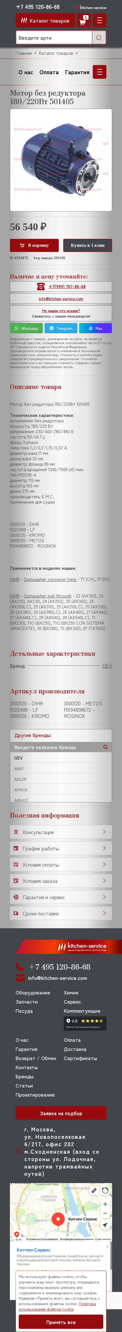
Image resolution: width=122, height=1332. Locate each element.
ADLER (20, 779)
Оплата (49, 72)
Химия (71, 992)
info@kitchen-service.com (61, 298)
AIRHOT (21, 800)
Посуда (24, 1010)
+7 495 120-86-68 (38, 6)
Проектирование (35, 1094)
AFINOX (21, 789)
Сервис (72, 1001)
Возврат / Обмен (36, 1058)
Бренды (24, 1076)
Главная (24, 53)
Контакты (27, 1067)
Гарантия (77, 72)
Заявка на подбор (61, 1113)
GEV (18, 757)
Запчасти (27, 1001)
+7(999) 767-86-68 (67, 286)
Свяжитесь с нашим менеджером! (61, 313)
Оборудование (33, 992)
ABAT (19, 768)
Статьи (24, 1085)
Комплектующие (82, 1010)
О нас (25, 72)
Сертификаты (80, 1058)
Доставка (75, 1049)
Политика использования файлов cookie (57, 1306)
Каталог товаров (56, 53)
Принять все (61, 1321)
